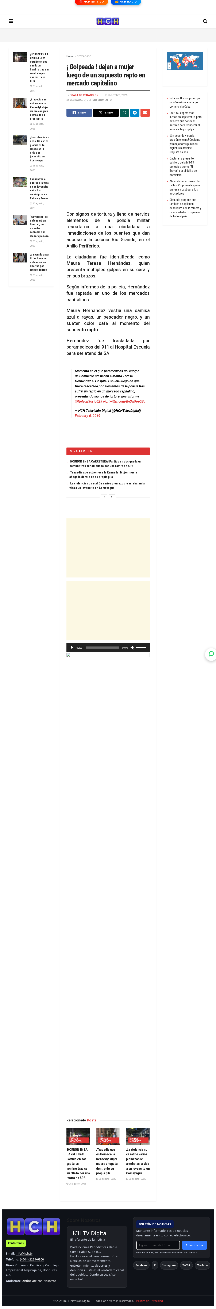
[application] (108, 647)
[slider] (142, 647)
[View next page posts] (112, 497)
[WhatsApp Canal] (211, 654)
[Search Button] (205, 21)
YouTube (202, 1265)
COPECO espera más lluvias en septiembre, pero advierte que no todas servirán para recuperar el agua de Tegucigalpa (186, 121)
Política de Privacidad (149, 1301)
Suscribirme (194, 1245)
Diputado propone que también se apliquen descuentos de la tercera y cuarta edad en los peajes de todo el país (185, 208)
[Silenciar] (132, 647)
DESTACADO (84, 56)
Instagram (169, 1265)
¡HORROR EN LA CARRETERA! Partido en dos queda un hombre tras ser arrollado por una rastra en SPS (78, 1164)
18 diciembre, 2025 (115, 95)
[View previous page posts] (104, 497)
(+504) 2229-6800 (32, 1259)
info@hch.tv (24, 1253)
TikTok (186, 1265)
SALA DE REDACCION (85, 95)
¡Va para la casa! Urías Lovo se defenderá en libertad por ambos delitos (39, 262)
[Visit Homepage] (108, 21)
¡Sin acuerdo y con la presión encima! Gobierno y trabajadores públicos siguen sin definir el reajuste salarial (185, 144)
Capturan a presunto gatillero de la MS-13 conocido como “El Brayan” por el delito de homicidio (183, 167)
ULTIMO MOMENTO (99, 99)
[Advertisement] (108, 34)
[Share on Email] (145, 113)
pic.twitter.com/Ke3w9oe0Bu (124, 401)
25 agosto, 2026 (77, 1183)
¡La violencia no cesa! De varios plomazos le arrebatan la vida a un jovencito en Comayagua (39, 149)
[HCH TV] (33, 1226)
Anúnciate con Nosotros (39, 1281)
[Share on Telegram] (134, 113)
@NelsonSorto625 (88, 401)
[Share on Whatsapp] (124, 113)
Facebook (141, 1265)
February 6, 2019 (87, 416)
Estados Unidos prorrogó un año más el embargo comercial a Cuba (185, 102)
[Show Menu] (11, 21)
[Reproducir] (72, 647)
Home (69, 56)
